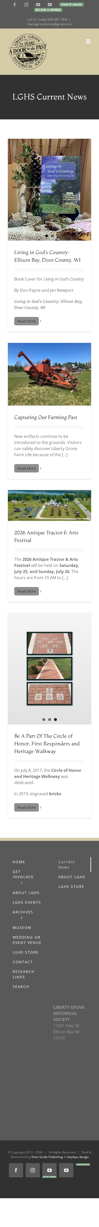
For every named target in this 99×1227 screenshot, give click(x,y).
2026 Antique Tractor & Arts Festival (40, 505)
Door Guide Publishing (47, 1157)
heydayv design (78, 1157)
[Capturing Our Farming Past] (49, 374)
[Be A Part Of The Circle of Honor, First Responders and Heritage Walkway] (49, 668)
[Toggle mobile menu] (88, 41)
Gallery (59, 374)
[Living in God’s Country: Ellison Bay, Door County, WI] (49, 190)
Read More (26, 321)
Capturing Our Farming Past (40, 374)
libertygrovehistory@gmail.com (49, 24)
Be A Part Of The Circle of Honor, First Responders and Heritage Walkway (40, 668)
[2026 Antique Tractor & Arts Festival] (49, 505)
